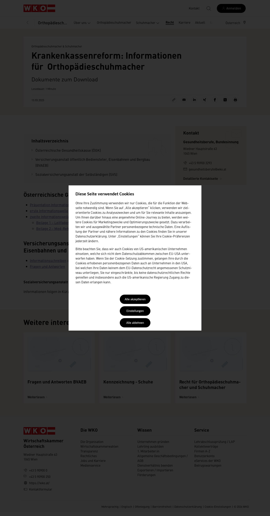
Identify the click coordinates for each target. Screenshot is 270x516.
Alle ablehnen (135, 323)
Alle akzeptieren (135, 299)
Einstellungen (135, 311)
